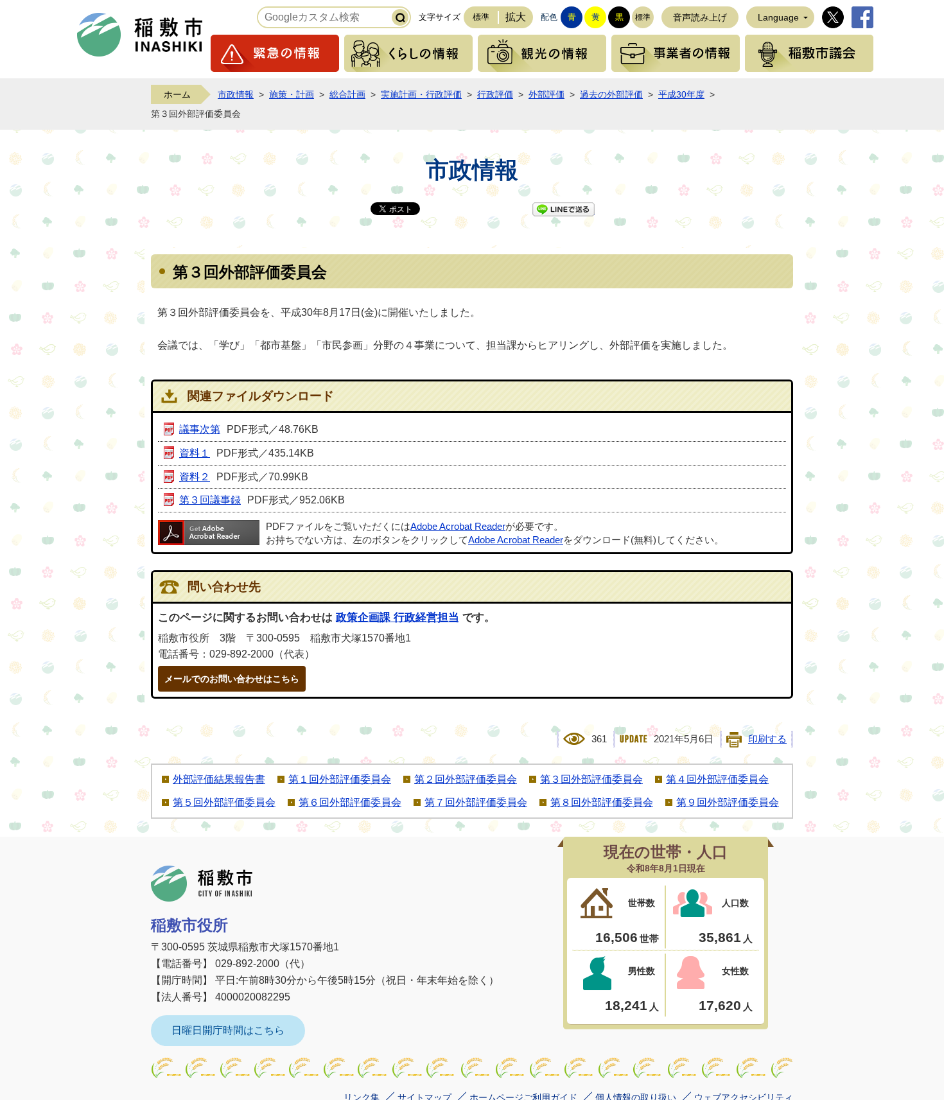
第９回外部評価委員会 (727, 802)
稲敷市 (201, 884)
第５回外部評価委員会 (224, 802)
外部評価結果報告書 (219, 779)
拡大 (515, 17)
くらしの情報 (408, 53)
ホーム (177, 94)
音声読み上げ (700, 17)
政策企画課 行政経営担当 (397, 617)
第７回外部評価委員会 (475, 802)
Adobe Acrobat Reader (457, 526)
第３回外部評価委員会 (591, 779)
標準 (481, 17)
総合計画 (347, 94)
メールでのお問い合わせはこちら (231, 679)
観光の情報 (542, 53)
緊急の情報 (275, 53)
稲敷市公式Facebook (862, 17)
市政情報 (236, 94)
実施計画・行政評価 (421, 94)
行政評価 (495, 94)
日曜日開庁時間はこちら (227, 1030)
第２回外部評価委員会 (465, 779)
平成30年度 (681, 94)
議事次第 (199, 429)
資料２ (194, 476)
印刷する (767, 739)
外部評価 (546, 94)
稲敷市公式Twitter (833, 17)
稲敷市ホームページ (140, 35)
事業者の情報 (675, 53)
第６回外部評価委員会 (350, 802)
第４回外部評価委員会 (717, 779)
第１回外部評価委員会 (339, 779)
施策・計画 (291, 94)
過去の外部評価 (611, 94)
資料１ (194, 453)
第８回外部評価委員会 (601, 802)
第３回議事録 (210, 499)
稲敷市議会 (809, 53)
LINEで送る (563, 209)
